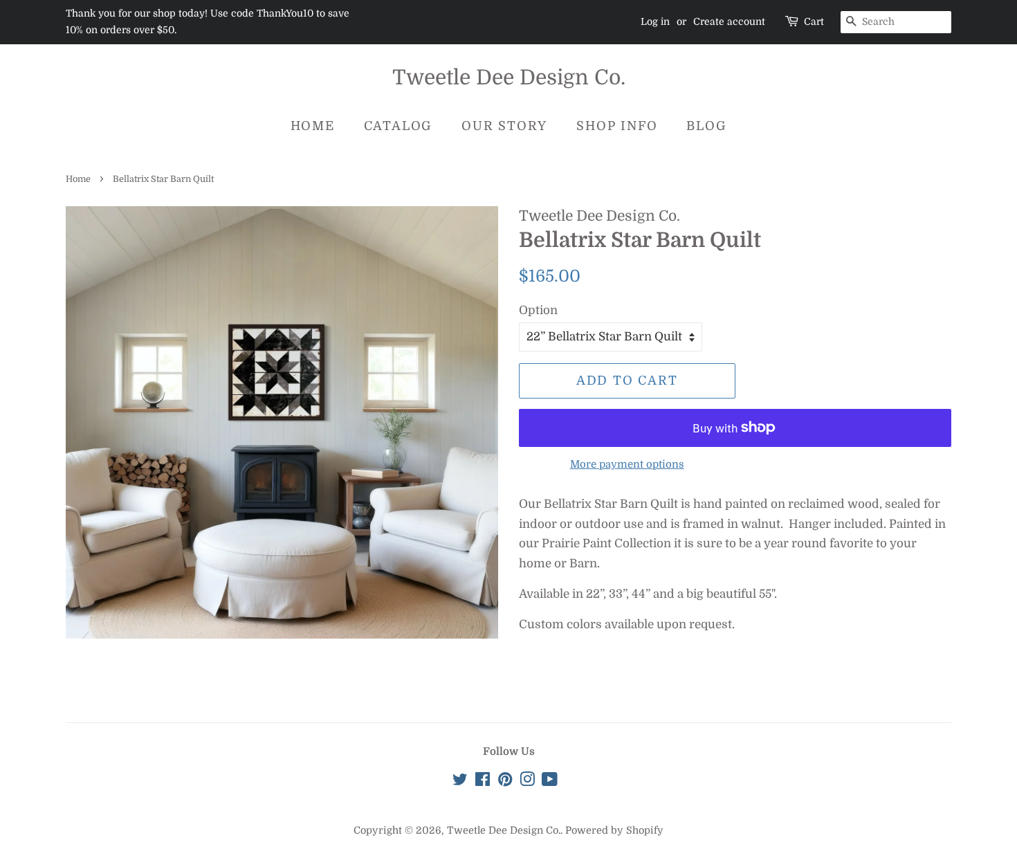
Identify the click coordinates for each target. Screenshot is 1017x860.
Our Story (504, 126)
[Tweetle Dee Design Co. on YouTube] (550, 781)
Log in (655, 21)
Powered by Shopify (614, 830)
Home (313, 126)
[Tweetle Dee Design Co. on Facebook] (483, 781)
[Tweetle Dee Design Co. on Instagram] (527, 781)
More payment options (627, 464)
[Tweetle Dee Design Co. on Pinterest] (505, 781)
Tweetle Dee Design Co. (508, 77)
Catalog (398, 126)
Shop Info (616, 126)
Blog (706, 126)
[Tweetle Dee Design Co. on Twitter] (460, 781)
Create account (729, 21)
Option (538, 310)
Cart (814, 21)
